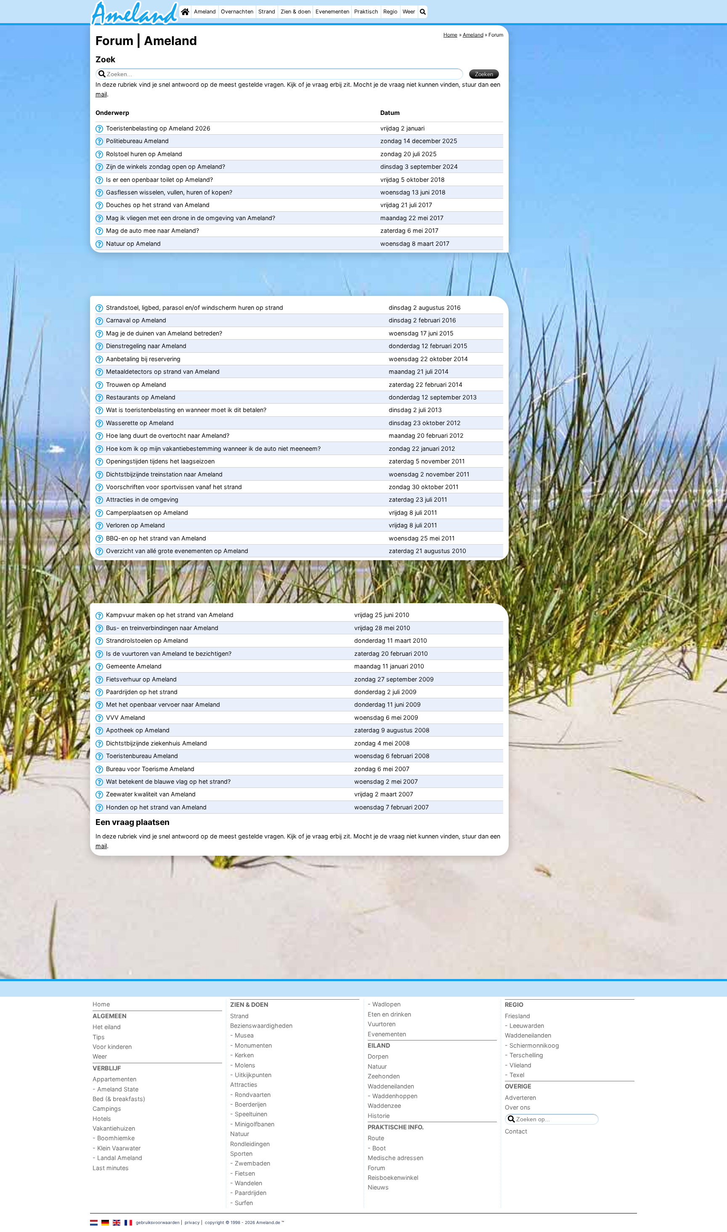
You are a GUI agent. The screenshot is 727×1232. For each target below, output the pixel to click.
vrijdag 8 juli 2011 (413, 512)
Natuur (239, 1133)
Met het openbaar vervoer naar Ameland (162, 704)
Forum (376, 1167)
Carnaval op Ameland (135, 320)
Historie (379, 1115)
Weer (409, 11)
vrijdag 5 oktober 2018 (412, 179)
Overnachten (237, 11)
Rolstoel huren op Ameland (143, 153)
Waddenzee (384, 1105)
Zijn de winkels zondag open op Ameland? (164, 166)
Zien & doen (295, 11)
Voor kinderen (112, 1046)
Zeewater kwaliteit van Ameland (150, 794)
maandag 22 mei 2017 (411, 217)
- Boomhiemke (114, 1138)
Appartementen (114, 1079)
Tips (99, 1036)
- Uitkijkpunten (250, 1074)
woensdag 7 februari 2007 (391, 807)
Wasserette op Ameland (139, 422)
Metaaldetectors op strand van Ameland (162, 371)
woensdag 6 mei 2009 (386, 717)
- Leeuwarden (524, 1025)
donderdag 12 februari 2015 (428, 345)
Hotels (102, 1118)
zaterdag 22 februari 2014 (425, 384)
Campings (107, 1108)
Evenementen (332, 11)
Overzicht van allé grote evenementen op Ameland (176, 550)
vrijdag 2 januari (402, 128)
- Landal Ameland (117, 1157)
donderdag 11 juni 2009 (387, 704)
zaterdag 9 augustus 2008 (392, 730)
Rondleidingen (250, 1143)
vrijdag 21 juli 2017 (406, 204)
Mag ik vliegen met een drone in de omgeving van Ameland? (189, 217)
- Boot (377, 1148)
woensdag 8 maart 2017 (414, 243)
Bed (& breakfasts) (119, 1098)
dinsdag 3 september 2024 (419, 166)
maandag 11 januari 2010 (389, 666)
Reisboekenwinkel (393, 1177)
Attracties (243, 1084)
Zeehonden (384, 1076)
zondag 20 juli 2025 (408, 153)
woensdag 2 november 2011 (429, 474)
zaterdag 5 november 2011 (427, 461)
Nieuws (378, 1187)
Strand (266, 11)
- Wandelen (246, 1183)
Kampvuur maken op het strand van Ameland (168, 614)
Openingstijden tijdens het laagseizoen (159, 461)
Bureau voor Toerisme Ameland (149, 768)
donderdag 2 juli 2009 (385, 691)
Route (376, 1138)
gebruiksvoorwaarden (158, 1222)
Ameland (205, 11)
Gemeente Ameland (133, 666)
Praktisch (366, 11)
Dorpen (378, 1056)
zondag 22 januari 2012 (422, 448)
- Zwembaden (250, 1163)
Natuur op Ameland (132, 243)
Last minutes (111, 1167)
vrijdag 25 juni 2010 (381, 614)
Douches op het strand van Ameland (157, 204)
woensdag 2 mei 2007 (386, 781)
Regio (390, 11)
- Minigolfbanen (252, 1124)
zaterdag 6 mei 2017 (409, 230)
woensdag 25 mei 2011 (422, 538)
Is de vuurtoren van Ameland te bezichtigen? (167, 653)
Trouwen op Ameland (135, 384)
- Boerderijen (248, 1104)
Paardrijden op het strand (141, 691)
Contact (516, 1131)
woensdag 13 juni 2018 (413, 192)
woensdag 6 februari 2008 (392, 755)
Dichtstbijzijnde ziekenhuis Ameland (155, 743)
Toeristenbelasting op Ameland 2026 (157, 128)
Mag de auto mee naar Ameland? (151, 230)
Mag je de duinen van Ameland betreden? (163, 333)
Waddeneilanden (391, 1086)
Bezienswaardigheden (261, 1025)
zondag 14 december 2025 (418, 140)
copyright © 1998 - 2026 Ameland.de (242, 1222)
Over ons (518, 1107)
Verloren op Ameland (134, 525)
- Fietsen (242, 1173)
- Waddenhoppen (392, 1095)
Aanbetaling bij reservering (142, 358)
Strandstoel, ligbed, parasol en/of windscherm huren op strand (193, 307)
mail (101, 94)
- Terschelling (524, 1055)
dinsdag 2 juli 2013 (415, 409)
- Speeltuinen (248, 1114)
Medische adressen (395, 1157)
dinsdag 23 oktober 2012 (425, 422)
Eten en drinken (389, 1014)
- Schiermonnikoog (532, 1045)
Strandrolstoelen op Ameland (146, 640)
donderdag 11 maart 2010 (390, 640)
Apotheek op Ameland (137, 730)
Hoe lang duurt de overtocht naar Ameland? (166, 435)
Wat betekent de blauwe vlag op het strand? (167, 781)
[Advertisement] (574, 219)
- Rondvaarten (250, 1094)
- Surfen (241, 1202)
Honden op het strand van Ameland (155, 807)
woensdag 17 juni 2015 (421, 333)
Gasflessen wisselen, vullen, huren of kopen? (168, 192)
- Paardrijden (248, 1192)
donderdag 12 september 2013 (433, 397)
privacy (192, 1222)
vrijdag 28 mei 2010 (382, 627)
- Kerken (242, 1055)
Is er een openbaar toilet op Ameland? (158, 179)
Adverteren (520, 1097)
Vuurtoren (381, 1023)
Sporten (241, 1153)
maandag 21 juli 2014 (418, 371)
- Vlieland (518, 1065)
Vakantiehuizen (114, 1128)
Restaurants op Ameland (139, 397)
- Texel (514, 1074)
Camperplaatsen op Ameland (146, 512)
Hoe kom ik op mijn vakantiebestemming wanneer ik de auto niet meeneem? (212, 448)
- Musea (242, 1035)
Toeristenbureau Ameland (141, 755)
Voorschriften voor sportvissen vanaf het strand (173, 486)
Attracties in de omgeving (141, 499)
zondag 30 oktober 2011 (424, 486)
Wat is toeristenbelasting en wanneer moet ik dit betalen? (185, 409)
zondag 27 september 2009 (394, 679)
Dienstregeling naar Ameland (145, 345)
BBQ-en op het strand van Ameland (155, 538)
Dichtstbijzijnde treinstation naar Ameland (163, 474)
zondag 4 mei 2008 (382, 743)
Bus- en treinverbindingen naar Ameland (161, 627)
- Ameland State (115, 1089)
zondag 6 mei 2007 (381, 768)
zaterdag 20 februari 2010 (391, 653)
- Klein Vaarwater (117, 1148)
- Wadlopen (384, 1004)
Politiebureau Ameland (136, 140)
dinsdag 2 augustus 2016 (425, 307)
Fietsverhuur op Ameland (140, 679)
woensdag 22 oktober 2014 (428, 358)
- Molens (242, 1065)
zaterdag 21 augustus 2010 (427, 550)
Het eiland (107, 1026)
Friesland (517, 1015)
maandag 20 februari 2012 (426, 435)
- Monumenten (251, 1045)
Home (101, 1004)
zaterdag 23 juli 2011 (418, 499)
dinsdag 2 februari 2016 (422, 320)
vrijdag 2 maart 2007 (383, 794)
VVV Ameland (124, 717)
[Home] (185, 11)
